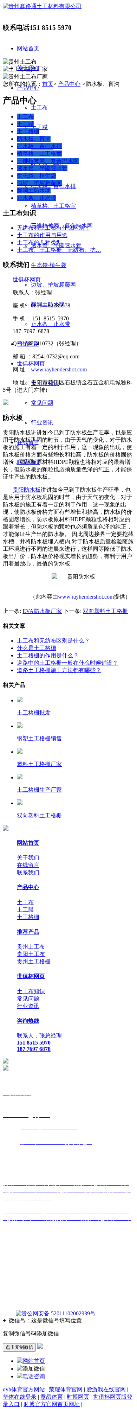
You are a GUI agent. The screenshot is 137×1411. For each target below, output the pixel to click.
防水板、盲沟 (34, 139)
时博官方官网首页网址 (52, 1404)
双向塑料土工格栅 (105, 611)
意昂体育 (51, 1397)
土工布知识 (31, 991)
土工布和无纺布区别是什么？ (53, 641)
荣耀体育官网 (66, 1389)
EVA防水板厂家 (42, 611)
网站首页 (28, 48)
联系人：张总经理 (39, 1036)
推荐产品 (28, 932)
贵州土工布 (31, 947)
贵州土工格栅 (34, 961)
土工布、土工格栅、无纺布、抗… (59, 250)
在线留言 (28, 865)
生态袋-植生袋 (48, 265)
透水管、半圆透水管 (42, 168)
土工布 (39, 107)
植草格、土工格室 (53, 206)
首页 (47, 84)
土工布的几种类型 (39, 242)
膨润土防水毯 (34, 190)
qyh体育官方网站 (24, 1389)
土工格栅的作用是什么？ (48, 655)
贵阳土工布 (31, 954)
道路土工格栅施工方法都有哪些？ (59, 670)
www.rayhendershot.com (59, 369)
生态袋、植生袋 (36, 176)
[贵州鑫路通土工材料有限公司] (42, 6)
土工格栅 (28, 131)
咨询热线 (28, 1021)
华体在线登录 (20, 1397)
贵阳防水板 (27, 490)
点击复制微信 (19, 1347)
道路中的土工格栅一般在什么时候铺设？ (67, 663)
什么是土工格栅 (36, 648)
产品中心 (69, 84)
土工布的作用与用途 (42, 235)
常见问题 (42, 403)
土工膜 (39, 127)
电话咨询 (33, 1376)
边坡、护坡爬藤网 (53, 285)
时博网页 (78, 1397)
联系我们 (28, 872)
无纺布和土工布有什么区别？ (53, 228)
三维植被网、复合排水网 (48, 161)
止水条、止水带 (50, 324)
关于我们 (28, 858)
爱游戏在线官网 (106, 1389)
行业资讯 (42, 423)
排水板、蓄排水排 (53, 186)
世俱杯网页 (31, 363)
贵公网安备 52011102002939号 (58, 1313)
